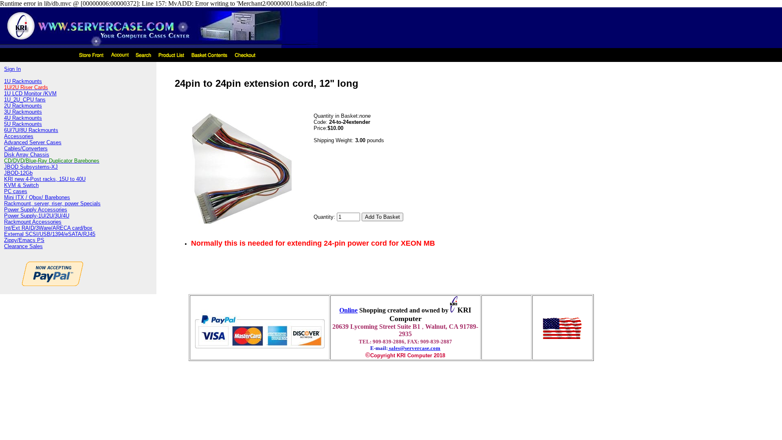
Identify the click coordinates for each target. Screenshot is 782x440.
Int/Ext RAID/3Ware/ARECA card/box (48, 228)
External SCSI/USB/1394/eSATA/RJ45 (49, 234)
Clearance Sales (23, 246)
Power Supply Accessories (35, 210)
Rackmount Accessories (33, 222)
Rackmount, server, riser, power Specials (52, 203)
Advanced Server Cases (33, 142)
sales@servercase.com (414, 348)
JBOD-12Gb (18, 173)
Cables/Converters (26, 148)
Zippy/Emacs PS (24, 240)
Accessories (18, 136)
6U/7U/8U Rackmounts (31, 130)
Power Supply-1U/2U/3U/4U (36, 216)
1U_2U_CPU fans (25, 100)
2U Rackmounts (23, 106)
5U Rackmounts (23, 124)
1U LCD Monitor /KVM (30, 93)
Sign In (12, 69)
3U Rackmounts (23, 112)
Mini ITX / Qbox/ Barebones (37, 197)
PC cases (15, 191)
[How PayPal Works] (260, 351)
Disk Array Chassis (26, 155)
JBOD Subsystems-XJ (31, 167)
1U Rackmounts (23, 81)
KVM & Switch (21, 185)
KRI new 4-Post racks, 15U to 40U (45, 179)
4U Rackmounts (23, 118)
